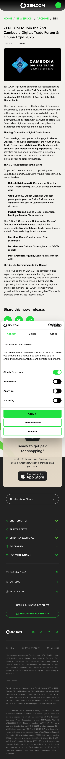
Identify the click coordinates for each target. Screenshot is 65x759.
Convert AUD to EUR (36, 694)
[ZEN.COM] (14, 632)
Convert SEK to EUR (38, 697)
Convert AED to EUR (50, 691)
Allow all (32, 413)
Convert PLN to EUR (30, 688)
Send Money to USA (37, 655)
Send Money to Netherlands (25, 664)
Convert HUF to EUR (22, 700)
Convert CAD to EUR (16, 694)
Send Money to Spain (33, 670)
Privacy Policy (32, 647)
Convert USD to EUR (49, 688)
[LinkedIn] (8, 320)
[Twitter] (19, 320)
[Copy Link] (30, 320)
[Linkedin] (33, 631)
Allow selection (32, 422)
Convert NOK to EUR (19, 697)
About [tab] (53, 333)
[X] (41, 631)
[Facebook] (49, 631)
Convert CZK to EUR (42, 700)
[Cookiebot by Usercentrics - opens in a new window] (48, 325)
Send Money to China (35, 661)
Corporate (21, 43)
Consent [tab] (11, 333)
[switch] (57, 381)
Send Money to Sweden (16, 667)
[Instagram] (57, 631)
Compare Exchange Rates (45, 703)
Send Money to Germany (42, 658)
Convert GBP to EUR (14, 691)
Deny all (32, 431)
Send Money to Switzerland (41, 667)
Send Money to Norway (48, 664)
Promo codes (11, 681)
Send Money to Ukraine (20, 658)
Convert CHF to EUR (32, 691)
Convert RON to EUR (25, 703)
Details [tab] (32, 333)
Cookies (55, 647)
